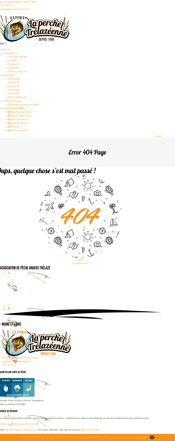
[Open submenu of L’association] (17, 53)
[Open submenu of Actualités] (14, 75)
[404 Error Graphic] (80, 176)
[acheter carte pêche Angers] (17, 380)
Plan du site (29, 430)
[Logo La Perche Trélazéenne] (35, 329)
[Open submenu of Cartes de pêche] (20, 101)
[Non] (172, 437)
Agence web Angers (90, 430)
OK (152, 437)
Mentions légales (13, 430)
